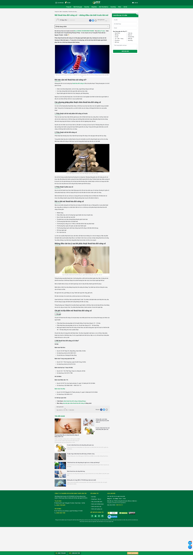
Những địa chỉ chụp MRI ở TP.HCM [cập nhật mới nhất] (81, 480)
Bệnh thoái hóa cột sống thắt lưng (76, 471)
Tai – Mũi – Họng (119, 38)
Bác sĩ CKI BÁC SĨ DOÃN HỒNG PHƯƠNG (84, 30)
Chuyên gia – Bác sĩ (96, 499)
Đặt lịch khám (133, 553)
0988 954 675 (119, 505)
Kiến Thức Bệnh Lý (103, 6)
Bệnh (61, 11)
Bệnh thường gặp (78, 6)
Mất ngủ (130, 38)
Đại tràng (130, 40)
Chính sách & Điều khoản (97, 504)
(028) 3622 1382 (60, 513)
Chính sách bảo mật (96, 506)
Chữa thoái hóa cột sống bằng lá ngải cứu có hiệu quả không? (83, 462)
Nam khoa (117, 33)
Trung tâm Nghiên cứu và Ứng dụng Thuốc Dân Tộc (96, 2)
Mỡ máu (117, 42)
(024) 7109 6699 (60, 505)
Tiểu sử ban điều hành (96, 501)
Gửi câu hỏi (125, 51)
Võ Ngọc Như (63, 20)
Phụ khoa (117, 40)
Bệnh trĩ (130, 35)
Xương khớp (65, 11)
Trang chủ (68, 6)
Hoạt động (113, 6)
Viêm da (130, 33)
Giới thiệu (93, 496)
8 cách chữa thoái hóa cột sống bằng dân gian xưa (102, 428)
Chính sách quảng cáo (96, 509)
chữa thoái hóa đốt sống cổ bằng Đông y (74, 401)
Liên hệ (125, 6)
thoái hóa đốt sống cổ (78, 83)
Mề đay (117, 35)
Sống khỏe (94, 6)
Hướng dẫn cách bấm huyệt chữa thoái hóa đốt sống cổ (102, 420)
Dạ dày (116, 36)
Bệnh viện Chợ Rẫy (60, 388)
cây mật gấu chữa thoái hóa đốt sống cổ (74, 403)
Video (119, 6)
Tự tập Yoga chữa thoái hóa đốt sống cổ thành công (80, 453)
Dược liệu (86, 6)
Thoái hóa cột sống (72, 11)
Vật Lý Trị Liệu (101, 30)
